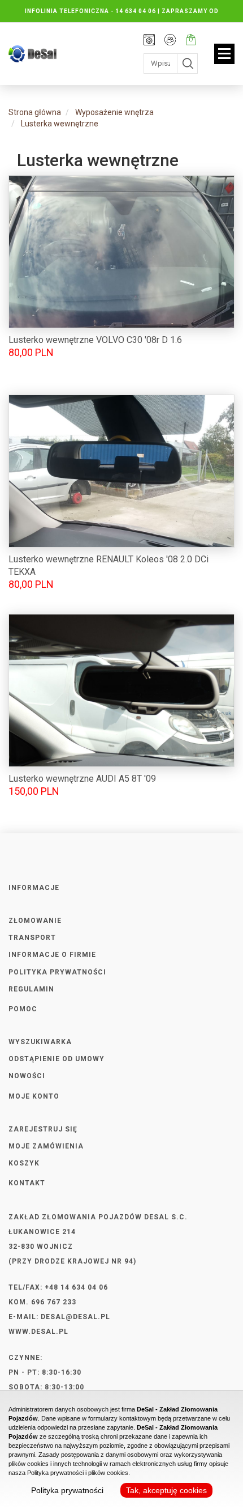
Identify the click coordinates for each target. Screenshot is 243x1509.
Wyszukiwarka (40, 1042)
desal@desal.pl (75, 1317)
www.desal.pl (38, 1332)
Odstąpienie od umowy (56, 1059)
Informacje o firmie (52, 955)
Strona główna (34, 112)
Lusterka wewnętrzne (59, 123)
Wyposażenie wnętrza (114, 112)
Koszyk (24, 1163)
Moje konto (170, 41)
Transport (32, 938)
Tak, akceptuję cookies (166, 1490)
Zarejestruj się (42, 1129)
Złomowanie (35, 921)
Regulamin (31, 989)
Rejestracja (149, 41)
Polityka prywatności (57, 972)
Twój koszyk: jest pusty (191, 41)
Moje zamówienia (46, 1146)
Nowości (26, 1076)
